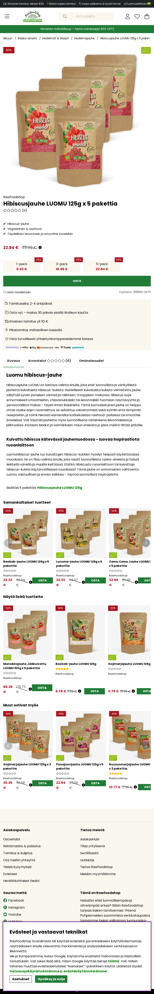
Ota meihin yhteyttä (19, 860)
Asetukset (20, 979)
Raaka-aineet (27, 38)
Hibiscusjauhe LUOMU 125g (59, 487)
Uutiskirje (87, 860)
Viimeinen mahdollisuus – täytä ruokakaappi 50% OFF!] (77, 29)
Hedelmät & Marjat (55, 38)
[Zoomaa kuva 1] (77, 121)
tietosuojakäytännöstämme (34, 971)
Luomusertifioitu (137, 3)
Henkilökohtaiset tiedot (21, 880)
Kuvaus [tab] (13, 360)
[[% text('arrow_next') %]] (147, 645)
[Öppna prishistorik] (30, 582)
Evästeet (10, 874)
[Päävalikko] (7, 16)
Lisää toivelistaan (18, 292)
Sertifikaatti (89, 853)
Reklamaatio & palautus (22, 846)
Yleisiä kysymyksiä (17, 867)
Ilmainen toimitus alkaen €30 (26, 3)
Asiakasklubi (89, 839)
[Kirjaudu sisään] (128, 16)
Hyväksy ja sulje (51, 979)
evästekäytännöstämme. (85, 971)
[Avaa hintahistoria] (40, 247)
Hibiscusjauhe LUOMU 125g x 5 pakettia (126, 38)
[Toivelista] (137, 16)
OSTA (42, 580)
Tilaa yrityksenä (92, 846)
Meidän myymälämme (98, 874)
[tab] (49, 361)
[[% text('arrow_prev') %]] (7, 645)
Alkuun (7, 38)
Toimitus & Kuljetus (17, 853)
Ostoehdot (11, 839)
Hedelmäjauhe (84, 38)
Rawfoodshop (14, 197)
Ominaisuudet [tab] (91, 360)
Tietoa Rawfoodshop (96, 867)
